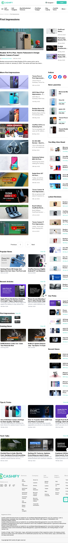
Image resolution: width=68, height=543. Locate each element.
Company (35, 475)
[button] (62, 2)
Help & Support (57, 476)
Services (24, 475)
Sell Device (46, 476)
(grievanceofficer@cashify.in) (9, 524)
